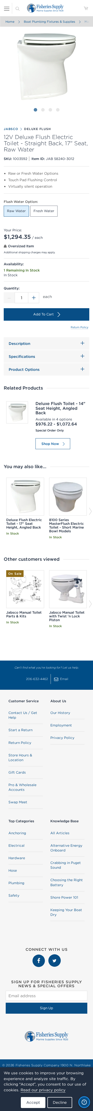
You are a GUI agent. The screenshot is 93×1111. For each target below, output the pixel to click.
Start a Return (20, 730)
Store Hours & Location (20, 757)
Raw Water (16, 211)
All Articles (59, 833)
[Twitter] (54, 957)
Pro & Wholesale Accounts (22, 787)
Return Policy (79, 327)
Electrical (16, 845)
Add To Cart (43, 314)
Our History (60, 712)
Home (9, 21)
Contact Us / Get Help (22, 715)
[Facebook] (39, 957)
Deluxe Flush (37, 129)
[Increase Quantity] (33, 297)
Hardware (16, 858)
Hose (12, 870)
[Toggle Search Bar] (17, 8)
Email (64, 679)
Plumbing (16, 883)
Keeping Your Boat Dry (66, 912)
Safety (13, 895)
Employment (61, 725)
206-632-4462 (37, 679)
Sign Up (46, 1008)
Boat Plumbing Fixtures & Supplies (49, 21)
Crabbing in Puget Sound (65, 865)
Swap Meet (17, 802)
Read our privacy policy (43, 1090)
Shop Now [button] (50, 443)
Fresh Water (43, 211)
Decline (60, 1102)
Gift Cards (17, 772)
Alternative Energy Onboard (66, 847)
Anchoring (17, 833)
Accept (33, 1102)
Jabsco (11, 129)
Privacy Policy (62, 737)
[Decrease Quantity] (9, 297)
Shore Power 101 (64, 897)
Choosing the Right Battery (66, 882)
